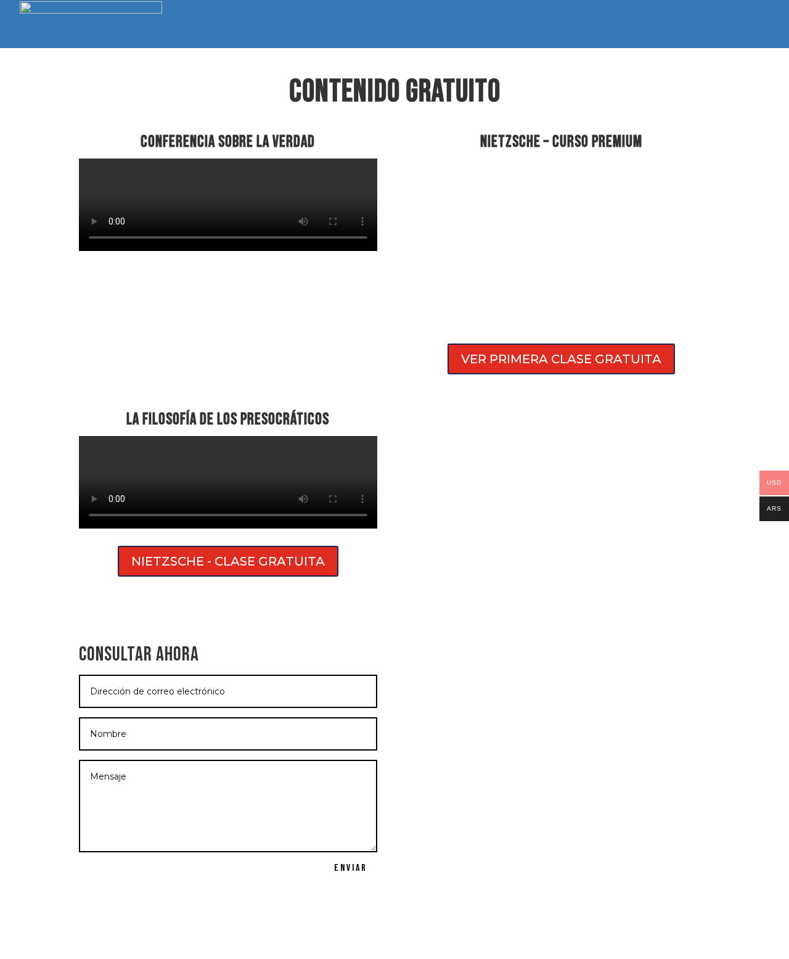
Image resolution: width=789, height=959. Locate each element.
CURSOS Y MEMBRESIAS (262, 25)
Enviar (350, 868)
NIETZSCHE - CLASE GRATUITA (228, 561)
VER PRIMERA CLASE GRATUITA (561, 359)
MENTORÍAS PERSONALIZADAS (564, 25)
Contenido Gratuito (457, 25)
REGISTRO (655, 24)
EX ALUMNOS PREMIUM (361, 25)
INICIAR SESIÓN (730, 24)
